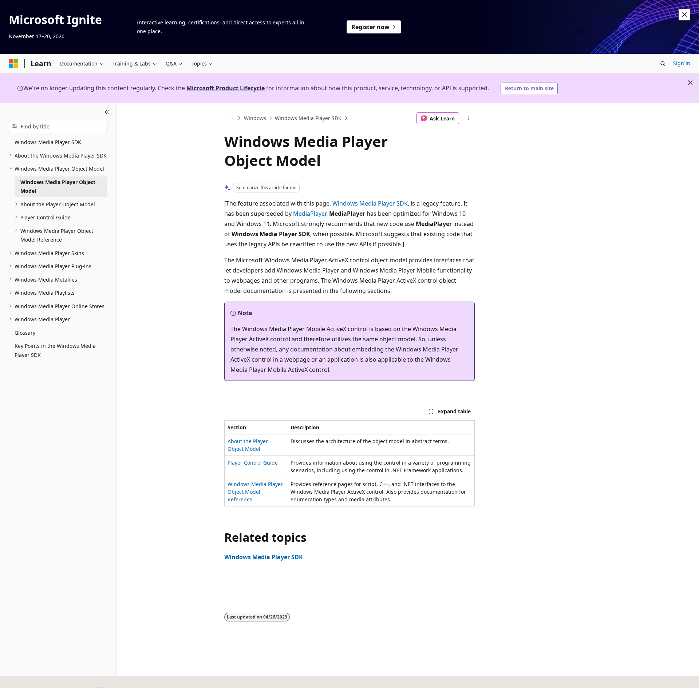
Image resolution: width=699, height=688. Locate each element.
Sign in (681, 63)
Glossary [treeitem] (25, 332)
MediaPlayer (309, 214)
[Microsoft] (13, 63)
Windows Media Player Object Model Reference (255, 492)
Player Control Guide (253, 462)
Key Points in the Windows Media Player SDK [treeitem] (55, 350)
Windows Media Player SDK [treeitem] (48, 142)
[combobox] (58, 126)
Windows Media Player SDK (308, 118)
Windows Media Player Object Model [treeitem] (57, 186)
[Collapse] (106, 112)
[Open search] (663, 63)
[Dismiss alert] (684, 14)
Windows (255, 118)
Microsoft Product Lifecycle (225, 88)
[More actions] (468, 118)
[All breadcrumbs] (230, 118)
